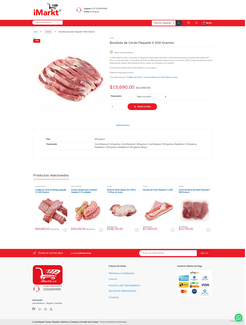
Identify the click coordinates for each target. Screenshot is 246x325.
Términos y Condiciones (121, 273)
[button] (34, 38)
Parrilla (42, 186)
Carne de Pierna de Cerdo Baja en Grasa (161, 77)
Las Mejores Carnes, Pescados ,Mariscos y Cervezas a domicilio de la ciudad (66, 322)
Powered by (236, 321)
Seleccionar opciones (170, 230)
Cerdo (48, 32)
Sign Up (204, 253)
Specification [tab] (123, 125)
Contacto (114, 297)
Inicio (35, 32)
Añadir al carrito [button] (64, 230)
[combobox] (47, 22)
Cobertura (113, 279)
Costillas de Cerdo (133, 77)
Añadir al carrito (144, 107)
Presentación (116, 96)
